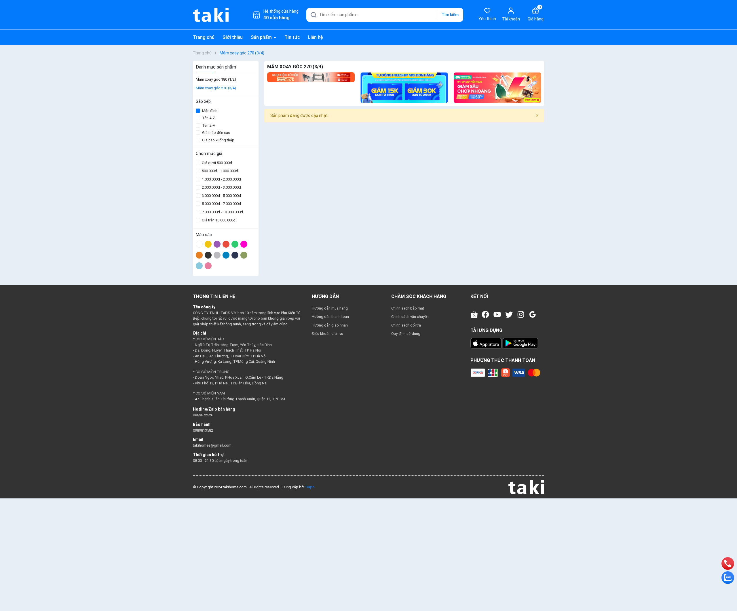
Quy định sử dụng (405, 333)
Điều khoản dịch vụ (327, 333)
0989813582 (203, 430)
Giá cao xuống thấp (218, 140)
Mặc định (209, 111)
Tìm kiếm (450, 14)
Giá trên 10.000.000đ (218, 220)
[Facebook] (485, 314)
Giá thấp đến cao (216, 132)
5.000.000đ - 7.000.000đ (221, 204)
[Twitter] (509, 314)
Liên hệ (315, 37)
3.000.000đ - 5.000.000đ (221, 195)
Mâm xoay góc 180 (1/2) (216, 79)
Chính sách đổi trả (406, 325)
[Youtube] (497, 314)
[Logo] (526, 487)
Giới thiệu (233, 37)
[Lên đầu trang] (727, 593)
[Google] (532, 314)
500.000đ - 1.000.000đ (219, 171)
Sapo (310, 487)
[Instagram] (520, 314)
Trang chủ (203, 37)
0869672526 (203, 415)
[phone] (727, 563)
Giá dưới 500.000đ (216, 163)
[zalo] (727, 577)
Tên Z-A (208, 125)
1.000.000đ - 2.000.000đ (221, 179)
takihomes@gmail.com (212, 445)
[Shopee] (474, 314)
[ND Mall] (311, 77)
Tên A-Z (208, 118)
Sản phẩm (262, 37)
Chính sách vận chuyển (410, 316)
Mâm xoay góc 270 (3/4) (216, 88)
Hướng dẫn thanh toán (330, 316)
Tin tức (292, 37)
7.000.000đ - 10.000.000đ (222, 212)
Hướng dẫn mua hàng (330, 308)
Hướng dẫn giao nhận (330, 325)
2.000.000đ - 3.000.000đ (221, 187)
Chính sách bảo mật (407, 308)
